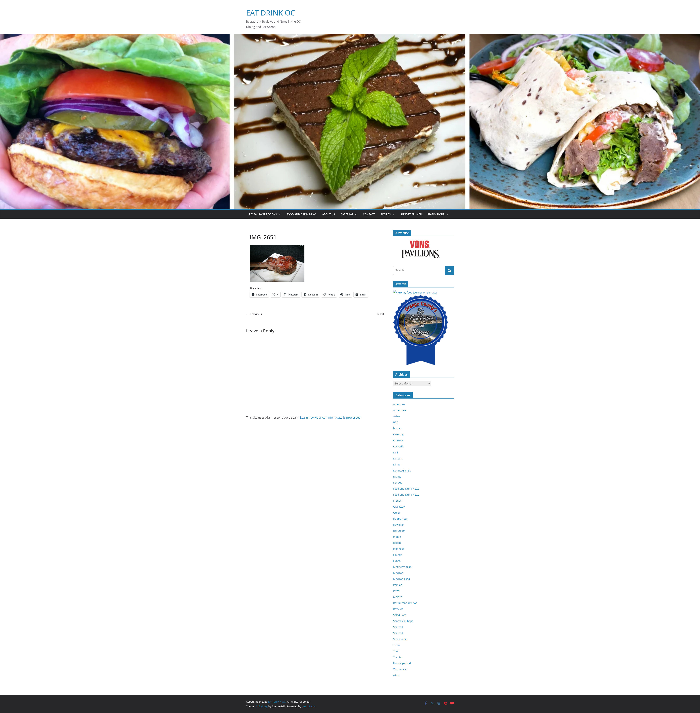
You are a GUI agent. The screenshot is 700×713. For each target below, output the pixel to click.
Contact (369, 214)
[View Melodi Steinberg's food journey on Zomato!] (415, 292)
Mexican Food (401, 579)
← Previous (254, 314)
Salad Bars (399, 615)
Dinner (397, 464)
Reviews (398, 609)
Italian (397, 542)
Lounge (397, 555)
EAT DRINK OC (270, 13)
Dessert (397, 458)
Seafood (398, 627)
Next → (382, 314)
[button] (279, 214)
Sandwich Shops (403, 621)
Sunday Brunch (411, 214)
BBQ (395, 422)
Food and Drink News (301, 214)
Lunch (397, 561)
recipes (397, 597)
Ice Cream (399, 530)
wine (396, 675)
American (399, 404)
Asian (396, 416)
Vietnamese (400, 669)
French (397, 500)
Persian (397, 585)
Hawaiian (399, 524)
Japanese (398, 548)
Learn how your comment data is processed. (330, 418)
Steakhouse (400, 639)
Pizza (396, 591)
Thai (395, 651)
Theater (398, 657)
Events (397, 476)
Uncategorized (402, 663)
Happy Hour (436, 214)
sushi (396, 645)
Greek (396, 512)
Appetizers (399, 410)
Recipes (386, 214)
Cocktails (398, 446)
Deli (395, 452)
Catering (347, 214)
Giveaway (399, 506)
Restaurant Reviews (263, 214)
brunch (397, 428)
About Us (328, 214)
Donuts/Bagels (402, 470)
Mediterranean (402, 567)
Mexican (398, 573)
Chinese (398, 440)
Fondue (397, 482)
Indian (397, 536)
